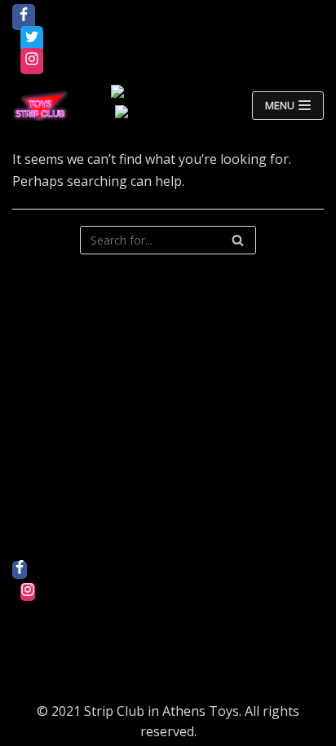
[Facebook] (23, 17)
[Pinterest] (27, 636)
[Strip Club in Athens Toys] (40, 105)
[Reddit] (27, 614)
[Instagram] (31, 61)
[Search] (237, 240)
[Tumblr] (27, 680)
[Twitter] (31, 39)
